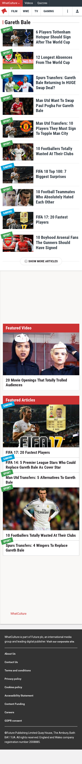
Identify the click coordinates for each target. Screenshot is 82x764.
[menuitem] (11, 3)
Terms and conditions (18, 670)
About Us (10, 653)
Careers (9, 712)
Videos (29, 3)
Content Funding (15, 703)
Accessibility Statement (19, 695)
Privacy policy (13, 678)
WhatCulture (18, 613)
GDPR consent (13, 720)
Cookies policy (13, 687)
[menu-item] (14, 11)
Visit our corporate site (60, 641)
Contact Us (11, 662)
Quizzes (42, 3)
